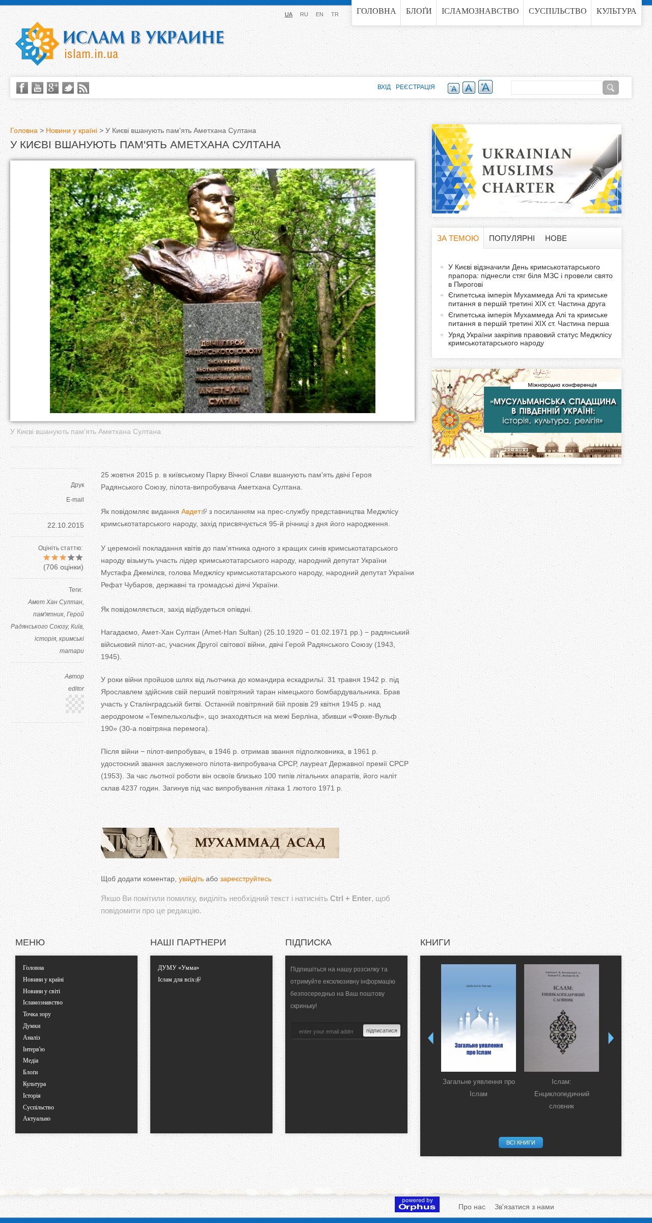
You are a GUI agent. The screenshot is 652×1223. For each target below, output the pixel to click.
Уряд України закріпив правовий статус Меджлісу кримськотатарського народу (530, 339)
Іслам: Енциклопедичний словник (561, 1094)
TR (335, 14)
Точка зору (37, 1014)
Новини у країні (71, 130)
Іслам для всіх (176, 979)
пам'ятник (48, 614)
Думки (31, 1025)
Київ (77, 626)
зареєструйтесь (245, 879)
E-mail (75, 499)
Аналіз (31, 1037)
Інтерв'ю (34, 1049)
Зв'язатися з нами (524, 1207)
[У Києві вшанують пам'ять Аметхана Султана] (212, 410)
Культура (616, 11)
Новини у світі (41, 991)
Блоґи (419, 11)
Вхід (384, 87)
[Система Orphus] (417, 1210)
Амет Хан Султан (55, 602)
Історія (32, 1095)
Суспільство (558, 11)
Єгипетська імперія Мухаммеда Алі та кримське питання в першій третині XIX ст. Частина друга (528, 299)
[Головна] (119, 44)
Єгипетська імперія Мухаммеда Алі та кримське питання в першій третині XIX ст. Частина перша (528, 319)
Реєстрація (415, 87)
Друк (77, 484)
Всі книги (520, 1142)
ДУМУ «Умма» (178, 967)
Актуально (36, 1118)
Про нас (471, 1207)
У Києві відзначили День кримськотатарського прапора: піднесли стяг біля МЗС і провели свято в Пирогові (530, 275)
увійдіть (191, 879)
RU (304, 14)
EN (319, 14)
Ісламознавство (480, 11)
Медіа (30, 1060)
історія (45, 638)
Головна (376, 11)
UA (288, 14)
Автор (74, 676)
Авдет (191, 511)
